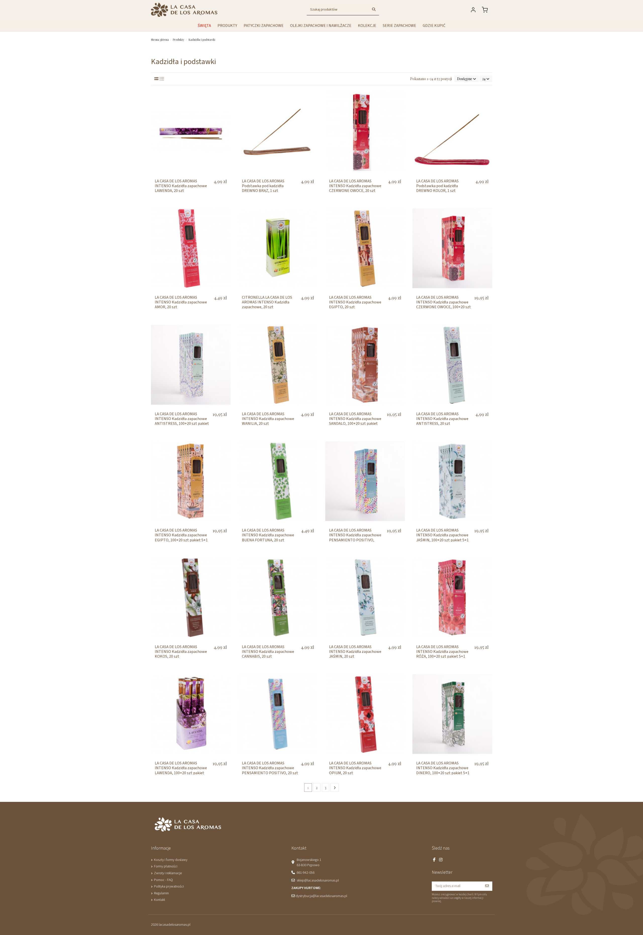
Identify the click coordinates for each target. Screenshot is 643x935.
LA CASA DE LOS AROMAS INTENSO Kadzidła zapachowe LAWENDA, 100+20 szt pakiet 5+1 (181, 770)
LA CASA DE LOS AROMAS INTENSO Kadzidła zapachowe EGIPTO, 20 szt (355, 302)
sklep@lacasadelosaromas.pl (318, 880)
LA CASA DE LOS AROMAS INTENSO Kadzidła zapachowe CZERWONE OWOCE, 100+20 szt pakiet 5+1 (443, 305)
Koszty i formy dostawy (170, 859)
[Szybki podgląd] (227, 96)
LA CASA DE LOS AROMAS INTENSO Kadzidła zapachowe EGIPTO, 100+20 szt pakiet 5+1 (181, 535)
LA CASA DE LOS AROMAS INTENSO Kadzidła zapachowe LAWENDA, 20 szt (181, 185)
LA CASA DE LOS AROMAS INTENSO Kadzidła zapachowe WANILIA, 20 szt (268, 418)
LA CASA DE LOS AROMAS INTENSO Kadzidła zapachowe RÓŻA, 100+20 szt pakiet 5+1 (442, 651)
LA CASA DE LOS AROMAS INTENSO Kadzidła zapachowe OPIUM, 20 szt (355, 767)
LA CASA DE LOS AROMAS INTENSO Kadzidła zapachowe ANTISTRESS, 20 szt (442, 418)
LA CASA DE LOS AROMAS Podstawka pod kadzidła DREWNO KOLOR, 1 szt (437, 185)
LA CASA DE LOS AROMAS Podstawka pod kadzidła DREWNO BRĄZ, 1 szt (263, 185)
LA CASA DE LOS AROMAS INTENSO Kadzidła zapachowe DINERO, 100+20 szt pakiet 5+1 (442, 767)
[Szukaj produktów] (373, 9)
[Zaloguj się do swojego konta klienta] (474, 9)
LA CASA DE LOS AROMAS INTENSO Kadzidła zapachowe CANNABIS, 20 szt (268, 651)
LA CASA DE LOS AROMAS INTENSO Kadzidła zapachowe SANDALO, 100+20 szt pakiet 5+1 (355, 421)
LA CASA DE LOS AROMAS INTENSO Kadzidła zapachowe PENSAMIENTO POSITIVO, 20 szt (270, 767)
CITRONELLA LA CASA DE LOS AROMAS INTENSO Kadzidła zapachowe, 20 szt (267, 302)
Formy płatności (165, 866)
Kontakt (159, 899)
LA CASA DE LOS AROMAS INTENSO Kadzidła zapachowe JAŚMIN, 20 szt (355, 651)
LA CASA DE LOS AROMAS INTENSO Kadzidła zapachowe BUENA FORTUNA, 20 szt (268, 535)
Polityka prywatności (169, 886)
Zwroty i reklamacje (168, 873)
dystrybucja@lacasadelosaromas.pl (321, 896)
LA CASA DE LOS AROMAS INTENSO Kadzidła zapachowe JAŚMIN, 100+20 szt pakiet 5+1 (442, 535)
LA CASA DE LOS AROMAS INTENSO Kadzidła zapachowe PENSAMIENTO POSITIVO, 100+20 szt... (355, 538)
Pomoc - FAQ (163, 879)
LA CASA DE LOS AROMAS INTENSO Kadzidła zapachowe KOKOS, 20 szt (181, 651)
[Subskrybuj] (487, 886)
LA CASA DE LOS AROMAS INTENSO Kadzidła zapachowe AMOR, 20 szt (181, 302)
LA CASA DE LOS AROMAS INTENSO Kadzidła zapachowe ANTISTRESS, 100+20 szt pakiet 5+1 (182, 421)
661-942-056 (305, 872)
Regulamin (161, 893)
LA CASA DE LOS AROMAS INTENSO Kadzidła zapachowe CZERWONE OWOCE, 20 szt (355, 185)
